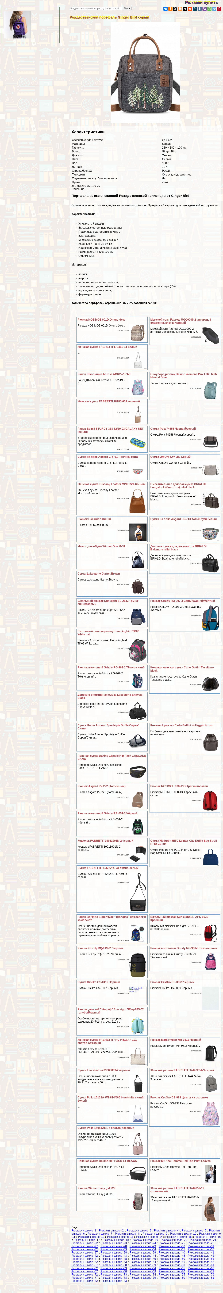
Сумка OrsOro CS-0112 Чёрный (99, 982)
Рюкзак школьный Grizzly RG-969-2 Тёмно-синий (111, 667)
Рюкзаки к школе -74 (143, 1274)
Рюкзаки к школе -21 (203, 1239)
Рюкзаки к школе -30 (172, 1246)
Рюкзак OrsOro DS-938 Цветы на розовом (179, 1097)
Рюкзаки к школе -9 (155, 1233)
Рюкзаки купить (204, 2)
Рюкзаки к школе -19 (145, 1239)
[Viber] (204, 9)
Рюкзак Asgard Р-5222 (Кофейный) (101, 786)
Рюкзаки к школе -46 (201, 1255)
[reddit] (190, 9)
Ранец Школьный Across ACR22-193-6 (104, 374)
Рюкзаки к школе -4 (166, 1230)
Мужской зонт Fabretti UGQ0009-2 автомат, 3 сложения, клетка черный (180, 321)
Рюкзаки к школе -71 (201, 1271)
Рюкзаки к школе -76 (201, 1274)
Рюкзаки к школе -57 (84, 1265)
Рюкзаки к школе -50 (172, 1258)
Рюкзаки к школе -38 (114, 1252)
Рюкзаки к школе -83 (114, 1280)
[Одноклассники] (170, 9)
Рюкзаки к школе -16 (207, 1236)
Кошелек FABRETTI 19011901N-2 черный (105, 840)
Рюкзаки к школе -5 (194, 1230)
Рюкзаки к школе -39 (143, 1252)
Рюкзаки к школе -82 (84, 1280)
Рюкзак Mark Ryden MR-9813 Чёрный (175, 1039)
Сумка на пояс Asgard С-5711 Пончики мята (108, 456)
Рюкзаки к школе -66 (201, 1268)
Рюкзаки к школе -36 (201, 1249)
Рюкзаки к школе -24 (143, 1243)
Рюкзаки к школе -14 (149, 1236)
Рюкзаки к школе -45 (172, 1255)
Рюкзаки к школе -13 (120, 1236)
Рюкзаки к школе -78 (114, 1277)
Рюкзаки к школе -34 (143, 1249)
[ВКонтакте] (165, 9)
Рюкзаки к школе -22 (84, 1243)
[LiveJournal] (195, 9)
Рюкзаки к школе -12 (91, 1236)
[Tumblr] (200, 9)
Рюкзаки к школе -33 (114, 1249)
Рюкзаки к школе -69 (143, 1271)
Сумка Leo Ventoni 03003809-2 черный (104, 1070)
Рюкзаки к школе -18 (116, 1239)
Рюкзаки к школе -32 (84, 1249)
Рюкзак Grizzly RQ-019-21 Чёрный (101, 948)
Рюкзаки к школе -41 (201, 1252)
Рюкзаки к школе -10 (183, 1233)
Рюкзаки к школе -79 (143, 1277)
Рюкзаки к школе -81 (201, 1277)
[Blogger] (180, 9)
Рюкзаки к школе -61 (201, 1265)
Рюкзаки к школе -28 (114, 1246)
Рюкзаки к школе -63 (114, 1268)
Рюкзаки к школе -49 (143, 1258)
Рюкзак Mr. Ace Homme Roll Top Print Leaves (180, 1160)
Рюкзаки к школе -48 (114, 1258)
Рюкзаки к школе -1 (83, 1230)
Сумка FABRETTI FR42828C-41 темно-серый (108, 867)
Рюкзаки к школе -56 (201, 1261)
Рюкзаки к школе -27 (84, 1246)
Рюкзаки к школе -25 (172, 1243)
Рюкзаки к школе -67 (84, 1271)
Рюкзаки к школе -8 (127, 1233)
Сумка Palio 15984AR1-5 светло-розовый (106, 1127)
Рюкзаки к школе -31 (201, 1246)
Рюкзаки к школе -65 (172, 1268)
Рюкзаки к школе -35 (172, 1249)
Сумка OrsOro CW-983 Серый (170, 456)
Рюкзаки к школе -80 (172, 1277)
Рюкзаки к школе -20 (174, 1239)
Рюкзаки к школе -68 (114, 1271)
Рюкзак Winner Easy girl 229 (96, 1188)
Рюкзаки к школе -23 (114, 1243)
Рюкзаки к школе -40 (172, 1252)
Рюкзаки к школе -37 (84, 1252)
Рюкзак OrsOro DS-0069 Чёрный (172, 982)
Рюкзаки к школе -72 (84, 1274)
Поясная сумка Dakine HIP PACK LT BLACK (107, 1160)
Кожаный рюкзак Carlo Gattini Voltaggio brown (181, 725)
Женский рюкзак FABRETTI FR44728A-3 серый (182, 1070)
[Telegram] (214, 9)
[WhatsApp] (209, 9)
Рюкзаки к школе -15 (178, 1236)
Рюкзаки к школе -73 (114, 1274)
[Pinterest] (219, 9)
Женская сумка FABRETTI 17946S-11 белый (107, 346)
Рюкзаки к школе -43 (114, 1255)
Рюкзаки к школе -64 (143, 1268)
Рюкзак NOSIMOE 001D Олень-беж (101, 319)
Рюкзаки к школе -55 (172, 1261)
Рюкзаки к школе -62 (84, 1268)
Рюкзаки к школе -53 (114, 1261)
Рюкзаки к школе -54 (143, 1261)
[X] (175, 9)
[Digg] (185, 9)
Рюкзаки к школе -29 (143, 1246)
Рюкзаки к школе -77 (84, 1277)
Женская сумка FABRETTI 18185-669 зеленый (109, 401)
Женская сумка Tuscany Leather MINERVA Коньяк (111, 484)
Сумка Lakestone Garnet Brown (99, 573)
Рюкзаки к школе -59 (143, 1265)
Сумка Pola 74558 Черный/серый (173, 428)
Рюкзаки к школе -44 (143, 1255)
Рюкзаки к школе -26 (201, 1243)
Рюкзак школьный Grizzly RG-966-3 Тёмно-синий (183, 948)
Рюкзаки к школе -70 (172, 1271)
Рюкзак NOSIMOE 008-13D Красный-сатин (179, 786)
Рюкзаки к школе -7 (99, 1233)
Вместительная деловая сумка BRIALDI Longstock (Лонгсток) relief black (178, 486)
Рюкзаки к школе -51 (201, 1258)
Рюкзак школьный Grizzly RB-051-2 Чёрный (107, 813)
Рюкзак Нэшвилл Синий (94, 519)
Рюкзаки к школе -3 (138, 1230)
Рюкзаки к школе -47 (84, 1258)
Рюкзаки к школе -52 (84, 1261)
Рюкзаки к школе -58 (114, 1265)
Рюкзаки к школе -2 (111, 1230)
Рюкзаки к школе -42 (84, 1255)
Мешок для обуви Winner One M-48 (101, 546)
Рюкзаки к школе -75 (172, 1274)
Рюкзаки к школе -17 (87, 1239)
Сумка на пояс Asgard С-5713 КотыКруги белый (183, 519)
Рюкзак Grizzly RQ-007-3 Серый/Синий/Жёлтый (182, 600)
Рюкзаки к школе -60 (172, 1265)
